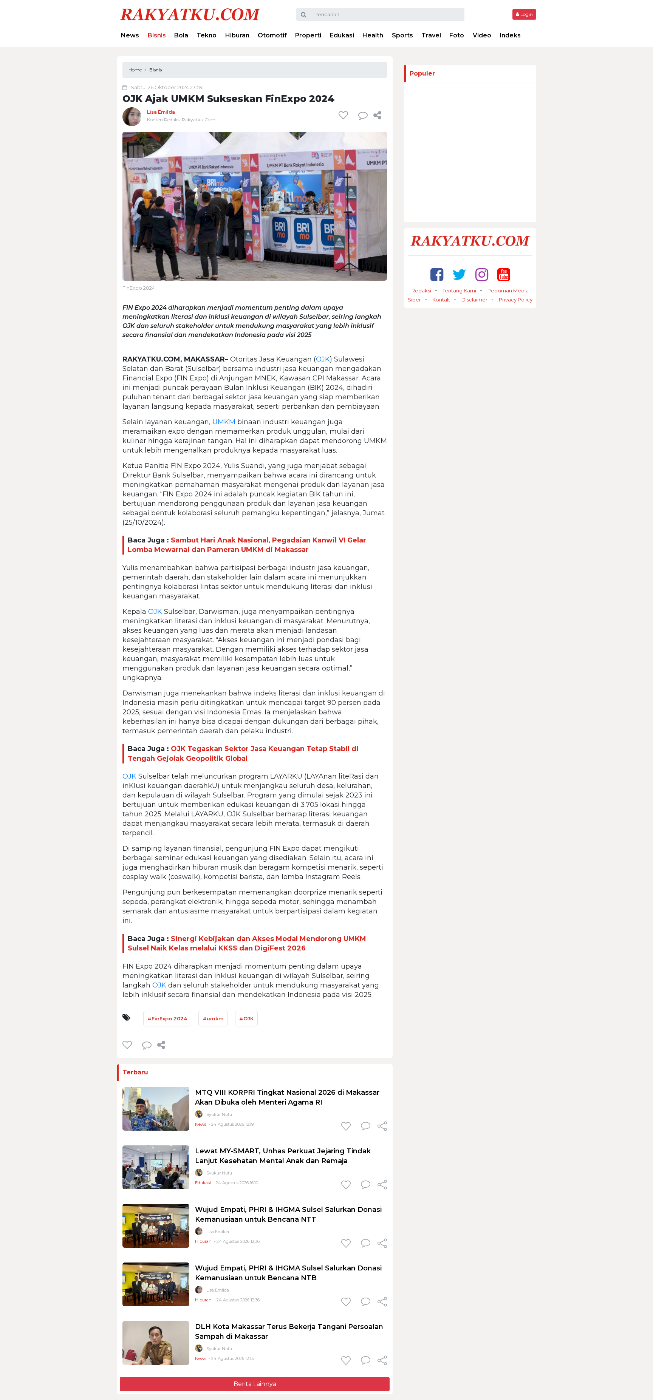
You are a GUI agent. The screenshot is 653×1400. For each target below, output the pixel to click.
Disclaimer (474, 300)
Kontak (441, 300)
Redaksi (421, 290)
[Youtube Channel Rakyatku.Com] (504, 274)
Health (372, 35)
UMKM (223, 422)
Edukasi (342, 35)
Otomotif (272, 35)
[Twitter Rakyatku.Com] (459, 274)
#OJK (246, 1018)
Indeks (510, 35)
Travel (431, 35)
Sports (402, 35)
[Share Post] (377, 115)
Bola (181, 35)
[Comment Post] (365, 1127)
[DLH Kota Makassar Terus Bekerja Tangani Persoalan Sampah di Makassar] (155, 1342)
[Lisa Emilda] (131, 116)
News (130, 35)
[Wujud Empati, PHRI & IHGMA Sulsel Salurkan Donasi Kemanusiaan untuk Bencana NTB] (155, 1283)
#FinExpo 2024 (167, 1018)
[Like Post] (345, 115)
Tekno (207, 35)
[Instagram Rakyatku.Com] (482, 274)
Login (526, 14)
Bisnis (157, 35)
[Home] (190, 13)
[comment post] (363, 115)
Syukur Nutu (219, 1114)
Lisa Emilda (161, 112)
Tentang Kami (459, 290)
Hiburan (237, 35)
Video (482, 35)
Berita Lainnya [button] (255, 1384)
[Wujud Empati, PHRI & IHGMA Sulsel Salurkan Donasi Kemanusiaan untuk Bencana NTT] (155, 1225)
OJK (323, 359)
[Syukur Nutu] (199, 1115)
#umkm (213, 1018)
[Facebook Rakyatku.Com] (437, 274)
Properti (308, 35)
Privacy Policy (515, 300)
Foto (456, 35)
